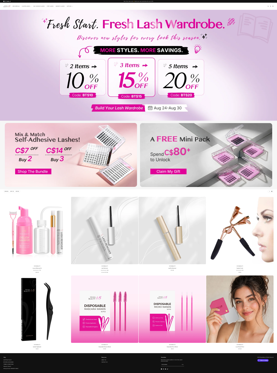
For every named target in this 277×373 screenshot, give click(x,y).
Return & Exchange (8, 362)
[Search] (268, 6)
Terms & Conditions (8, 364)
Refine (17, 191)
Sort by (12, 191)
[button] (269, 191)
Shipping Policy (7, 359)
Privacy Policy (7, 366)
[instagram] (6, 1)
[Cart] (273, 6)
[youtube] (8, 1)
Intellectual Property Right (10, 368)
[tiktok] (10, 1)
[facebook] (4, 1)
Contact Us (104, 362)
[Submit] (182, 364)
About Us (103, 359)
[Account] (270, 6)
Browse (6, 191)
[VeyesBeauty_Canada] (6, 6)
